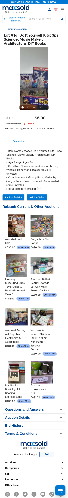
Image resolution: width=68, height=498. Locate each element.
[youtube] (43, 494)
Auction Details (13, 197)
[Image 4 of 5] (40, 107)
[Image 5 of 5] (45, 107)
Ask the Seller (37, 197)
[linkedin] (34, 494)
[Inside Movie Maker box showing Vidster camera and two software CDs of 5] (28, 107)
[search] (62, 19)
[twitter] (25, 494)
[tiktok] (52, 494)
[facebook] (16, 494)
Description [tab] (19, 141)
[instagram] (7, 494)
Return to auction (17, 29)
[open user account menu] (49, 9)
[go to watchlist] (56, 9)
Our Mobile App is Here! (34, 1)
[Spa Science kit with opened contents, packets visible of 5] (34, 107)
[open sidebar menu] (62, 9)
